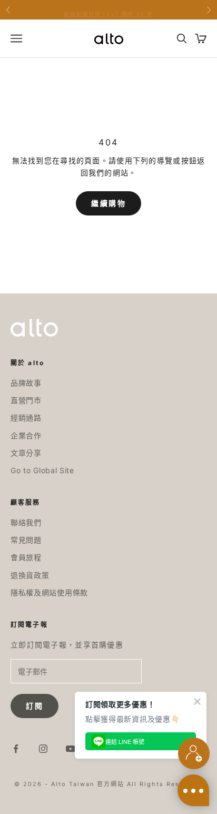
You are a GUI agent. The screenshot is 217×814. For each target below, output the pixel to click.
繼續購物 (108, 203)
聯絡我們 (26, 522)
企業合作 (26, 435)
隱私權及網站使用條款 (49, 592)
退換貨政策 (30, 575)
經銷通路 (26, 417)
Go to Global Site (42, 470)
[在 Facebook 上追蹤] (16, 748)
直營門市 (26, 400)
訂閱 (34, 705)
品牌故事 (26, 382)
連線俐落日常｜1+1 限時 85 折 (108, 10)
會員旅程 (26, 557)
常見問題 (26, 539)
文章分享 (26, 452)
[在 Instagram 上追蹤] (43, 748)
